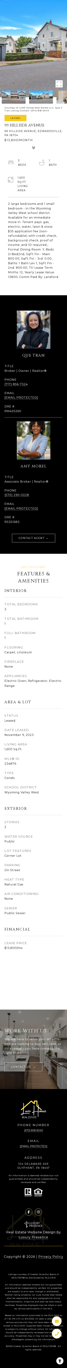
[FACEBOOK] (28, 1212)
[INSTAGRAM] (38, 1212)
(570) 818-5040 (33, 1130)
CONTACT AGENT (31, 538)
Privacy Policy (50, 1257)
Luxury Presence (33, 1237)
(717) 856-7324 (16, 384)
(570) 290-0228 (16, 495)
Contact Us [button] (21, 1066)
